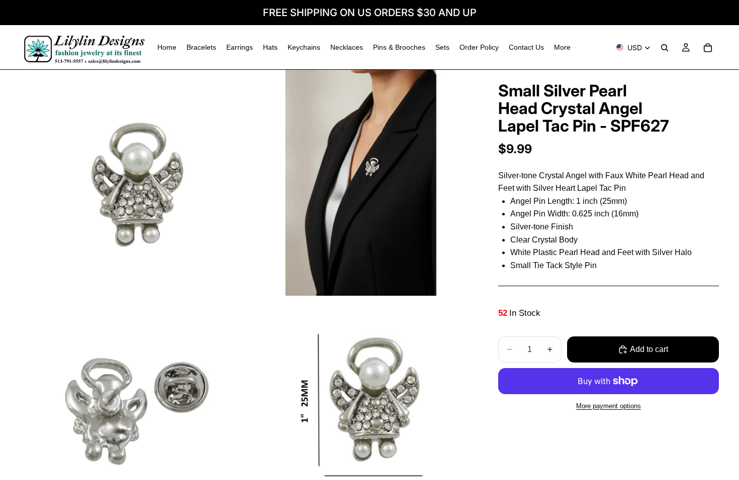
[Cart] (708, 48)
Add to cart (649, 349)
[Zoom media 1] (133, 183)
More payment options (608, 406)
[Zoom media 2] (361, 183)
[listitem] (562, 47)
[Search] (665, 48)
